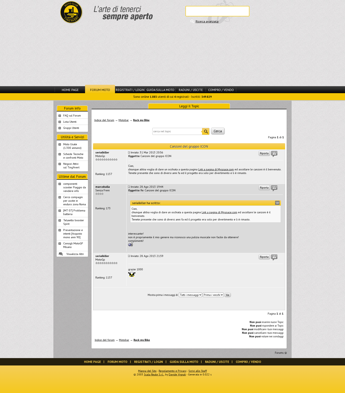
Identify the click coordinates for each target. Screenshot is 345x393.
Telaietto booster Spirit (73, 222)
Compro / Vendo (221, 90)
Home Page (70, 90)
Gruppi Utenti (71, 128)
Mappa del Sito (147, 371)
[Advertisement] (172, 55)
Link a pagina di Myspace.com (216, 169)
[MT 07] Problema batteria (74, 212)
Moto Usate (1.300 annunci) (72, 146)
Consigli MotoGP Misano (73, 245)
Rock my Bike (141, 120)
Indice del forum (104, 120)
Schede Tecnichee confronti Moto (73, 155)
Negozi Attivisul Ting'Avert (71, 165)
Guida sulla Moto (160, 90)
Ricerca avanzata (206, 21)
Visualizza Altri (75, 254)
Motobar (124, 120)
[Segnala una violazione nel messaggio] (274, 154)
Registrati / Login (130, 90)
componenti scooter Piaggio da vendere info (74, 187)
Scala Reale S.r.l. (154, 374)
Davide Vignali (177, 374)
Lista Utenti (69, 121)
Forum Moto (100, 90)
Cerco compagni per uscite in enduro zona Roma (74, 200)
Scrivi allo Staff (197, 371)
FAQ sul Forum (72, 115)
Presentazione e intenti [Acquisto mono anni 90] (73, 233)
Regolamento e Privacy (172, 371)
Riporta (264, 153)
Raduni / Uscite (191, 90)
